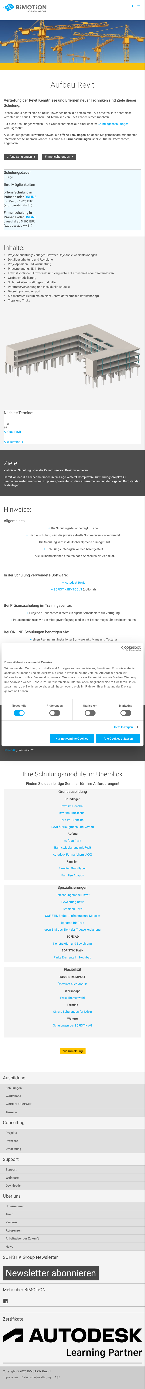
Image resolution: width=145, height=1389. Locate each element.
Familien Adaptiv (72, 875)
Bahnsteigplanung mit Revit (72, 847)
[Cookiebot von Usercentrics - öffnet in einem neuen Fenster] (124, 648)
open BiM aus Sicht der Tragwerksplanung (72, 929)
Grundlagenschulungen (113, 124)
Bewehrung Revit (72, 902)
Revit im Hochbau (72, 806)
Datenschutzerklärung (36, 1377)
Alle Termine (12, 442)
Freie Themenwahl (72, 998)
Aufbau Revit (12, 432)
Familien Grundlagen (72, 868)
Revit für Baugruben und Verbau (72, 827)
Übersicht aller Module (72, 984)
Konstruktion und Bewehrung (72, 943)
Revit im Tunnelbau (72, 820)
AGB (57, 1377)
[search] (132, 6)
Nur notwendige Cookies (72, 738)
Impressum (10, 1377)
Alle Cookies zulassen (118, 738)
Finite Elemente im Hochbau (72, 957)
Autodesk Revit (75, 582)
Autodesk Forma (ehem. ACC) (72, 854)
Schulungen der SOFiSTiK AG (72, 1025)
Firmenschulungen (57, 156)
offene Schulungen (19, 156)
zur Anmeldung (72, 1051)
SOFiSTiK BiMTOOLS (68, 589)
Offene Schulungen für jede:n (72, 1011)
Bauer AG (10, 750)
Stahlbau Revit (72, 909)
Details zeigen (123, 727)
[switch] (54, 713)
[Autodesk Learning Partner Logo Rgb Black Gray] (72, 1346)
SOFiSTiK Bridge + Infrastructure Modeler (72, 916)
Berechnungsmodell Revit (72, 895)
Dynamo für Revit (72, 923)
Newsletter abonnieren (51, 1273)
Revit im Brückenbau (72, 813)
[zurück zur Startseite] (25, 8)
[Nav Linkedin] (5, 1301)
